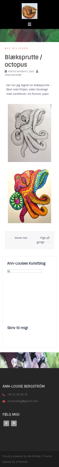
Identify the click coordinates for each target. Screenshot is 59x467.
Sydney (6, 462)
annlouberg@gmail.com (22, 401)
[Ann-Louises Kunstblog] (29, 11)
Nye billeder (16, 48)
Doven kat (21, 238)
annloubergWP (13, 75)
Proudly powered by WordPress (21, 456)
